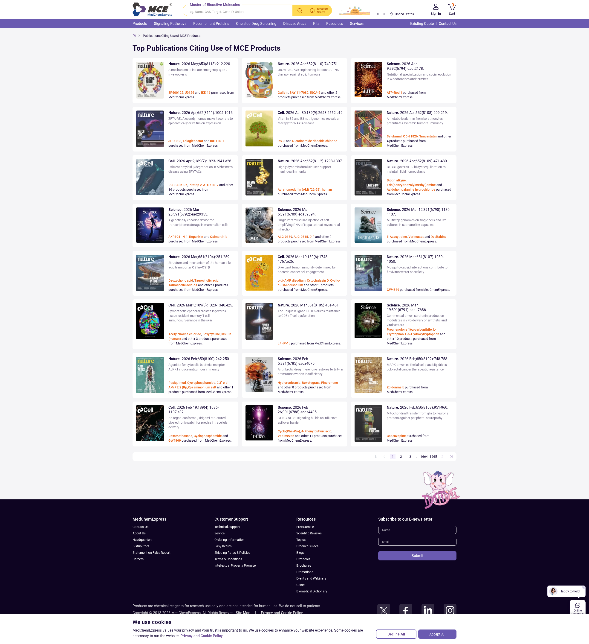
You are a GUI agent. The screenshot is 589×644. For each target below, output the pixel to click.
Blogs (300, 552)
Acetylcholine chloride (184, 334)
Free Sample (305, 527)
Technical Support (227, 527)
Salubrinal (394, 136)
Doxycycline (211, 334)
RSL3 (281, 141)
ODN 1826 (410, 136)
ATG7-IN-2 (211, 185)
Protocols (303, 559)
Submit (417, 556)
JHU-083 (174, 141)
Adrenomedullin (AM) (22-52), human (305, 189)
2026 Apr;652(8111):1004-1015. (201, 113)
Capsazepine (396, 436)
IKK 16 (206, 92)
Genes (300, 585)
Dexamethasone (180, 436)
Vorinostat (416, 237)
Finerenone (329, 383)
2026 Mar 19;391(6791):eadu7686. (407, 307)
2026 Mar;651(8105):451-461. (309, 305)
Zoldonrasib (395, 387)
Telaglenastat (193, 141)
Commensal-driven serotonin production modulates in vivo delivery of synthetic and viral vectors (417, 320)
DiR (312, 237)
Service (219, 533)
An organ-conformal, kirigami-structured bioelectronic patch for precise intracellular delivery (198, 422)
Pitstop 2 (195, 185)
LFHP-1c (284, 343)
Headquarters (142, 540)
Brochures (303, 565)
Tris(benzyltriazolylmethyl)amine (411, 185)
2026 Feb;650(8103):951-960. (417, 407)
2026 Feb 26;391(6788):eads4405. (298, 409)
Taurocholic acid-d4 (182, 285)
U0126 (189, 92)
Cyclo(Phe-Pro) (289, 431)
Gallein (283, 92)
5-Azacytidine (397, 237)
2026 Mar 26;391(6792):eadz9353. (188, 211)
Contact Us (140, 527)
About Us (139, 533)
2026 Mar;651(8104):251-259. (199, 257)
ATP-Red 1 (394, 92)
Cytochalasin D (318, 280)
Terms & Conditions (228, 559)
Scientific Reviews (309, 533)
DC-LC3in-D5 (177, 185)
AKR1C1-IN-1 (178, 237)
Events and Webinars (311, 578)
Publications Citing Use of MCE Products (171, 36)
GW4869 (393, 289)
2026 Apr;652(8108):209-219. (417, 113)
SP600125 (175, 92)
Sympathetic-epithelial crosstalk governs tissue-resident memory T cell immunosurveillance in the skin (197, 315)
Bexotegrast (311, 383)
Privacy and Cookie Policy (282, 613)
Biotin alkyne (396, 180)
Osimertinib (218, 237)
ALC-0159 (285, 237)
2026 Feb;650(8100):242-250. (199, 359)
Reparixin (196, 237)
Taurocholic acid (206, 280)
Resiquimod (177, 383)
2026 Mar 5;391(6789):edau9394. (297, 211)
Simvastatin (428, 136)
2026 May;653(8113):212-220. (199, 64)
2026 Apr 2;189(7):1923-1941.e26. (200, 161)
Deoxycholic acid (180, 280)
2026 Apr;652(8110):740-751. (308, 64)
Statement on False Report (151, 552)
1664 (424, 456)
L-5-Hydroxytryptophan (422, 334)
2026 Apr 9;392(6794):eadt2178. (405, 66)
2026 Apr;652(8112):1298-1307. (310, 161)
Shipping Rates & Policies (232, 552)
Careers (138, 559)
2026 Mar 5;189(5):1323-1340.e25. (200, 305)
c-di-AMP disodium (292, 280)
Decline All (396, 634)
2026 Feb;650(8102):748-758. (417, 359)
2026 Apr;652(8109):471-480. (417, 161)
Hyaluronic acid (289, 383)
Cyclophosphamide (201, 383)
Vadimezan (286, 436)
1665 (433, 456)
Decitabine (439, 237)
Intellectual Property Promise (235, 565)
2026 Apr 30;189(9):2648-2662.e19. (311, 113)
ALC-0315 (301, 237)
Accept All (437, 634)
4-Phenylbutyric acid (316, 431)
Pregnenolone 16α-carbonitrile (409, 329)
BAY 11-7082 (299, 92)
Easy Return (223, 546)
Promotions (304, 572)
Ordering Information (229, 540)
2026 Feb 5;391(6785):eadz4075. (296, 361)
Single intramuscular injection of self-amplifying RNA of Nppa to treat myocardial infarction (309, 224)
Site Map (243, 613)
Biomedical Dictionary (311, 591)
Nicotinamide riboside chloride (314, 141)
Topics (301, 540)
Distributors (141, 546)
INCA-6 (315, 92)
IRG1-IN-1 (217, 141)
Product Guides (307, 546)
